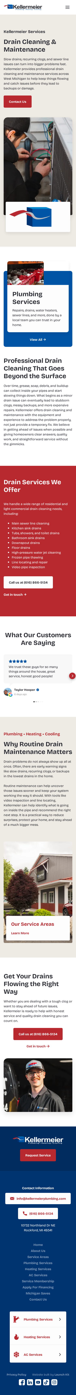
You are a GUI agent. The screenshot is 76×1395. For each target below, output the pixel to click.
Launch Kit (62, 1374)
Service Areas (38, 1256)
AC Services (38, 1275)
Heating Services (38, 1269)
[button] (67, 7)
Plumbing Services (38, 1262)
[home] (23, 7)
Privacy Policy (16, 1374)
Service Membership (38, 1281)
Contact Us (38, 1299)
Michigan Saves (38, 1293)
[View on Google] (8, 692)
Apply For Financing (38, 1287)
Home (38, 1244)
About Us (38, 1250)
